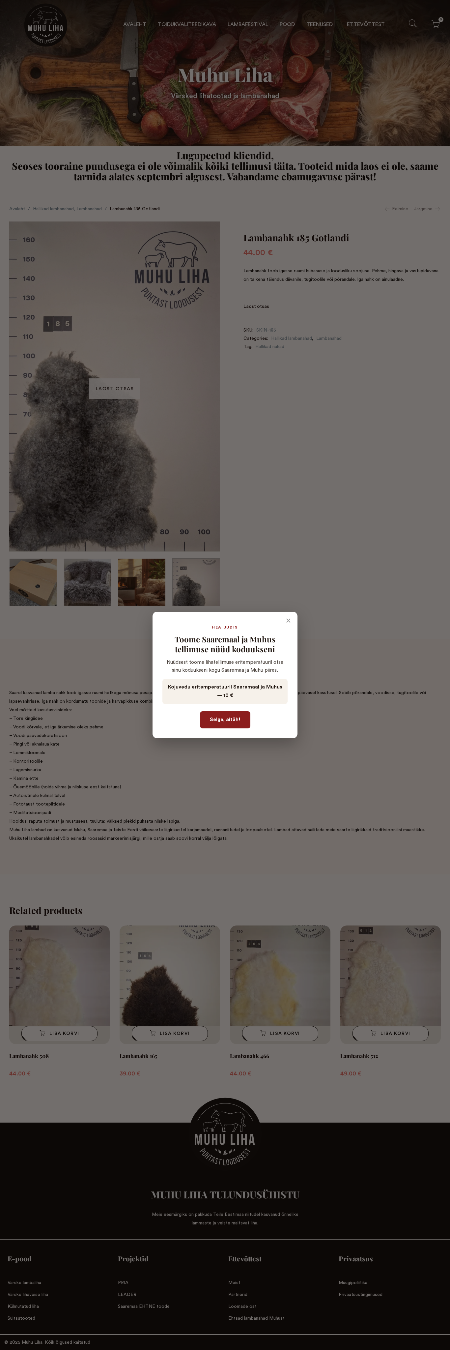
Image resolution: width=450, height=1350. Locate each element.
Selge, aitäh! (225, 719)
